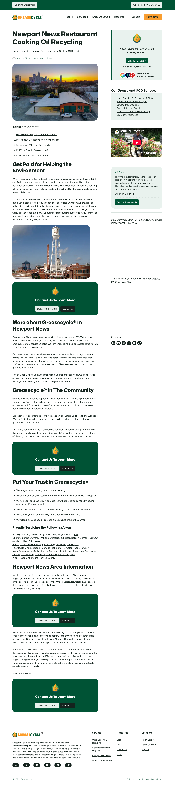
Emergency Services (127, 114)
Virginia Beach (32, 547)
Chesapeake (25, 551)
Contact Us (67, 309)
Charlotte (25, 544)
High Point (28, 541)
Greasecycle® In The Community (33, 144)
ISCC (119, 754)
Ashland (44, 537)
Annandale (51, 554)
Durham (84, 537)
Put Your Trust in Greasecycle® (32, 150)
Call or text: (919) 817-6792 (146, 4)
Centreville (90, 551)
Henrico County (47, 557)
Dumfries (35, 537)
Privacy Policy (133, 779)
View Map (132, 223)
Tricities (25, 537)
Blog (119, 739)
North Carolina (148, 739)
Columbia (61, 544)
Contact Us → (153, 16)
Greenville (35, 544)
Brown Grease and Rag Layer (132, 101)
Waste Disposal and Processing (133, 111)
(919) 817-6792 (118, 223)
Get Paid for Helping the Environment (36, 134)
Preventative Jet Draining (129, 108)
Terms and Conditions (152, 779)
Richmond (56, 547)
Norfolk (16, 554)
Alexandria (78, 551)
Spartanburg (48, 544)
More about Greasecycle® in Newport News (38, 139)
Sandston (40, 554)
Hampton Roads (71, 547)
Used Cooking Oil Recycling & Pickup (136, 98)
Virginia (145, 749)
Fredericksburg (26, 557)
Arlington (67, 551)
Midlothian (63, 554)
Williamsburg (27, 554)
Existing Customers (25, 4)
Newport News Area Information (32, 155)
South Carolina (149, 744)
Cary (91, 537)
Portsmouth (55, 551)
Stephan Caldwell (124, 193)
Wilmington (72, 544)
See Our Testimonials (127, 202)
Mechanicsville (40, 551)
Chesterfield (56, 537)
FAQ (119, 744)
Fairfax (66, 537)
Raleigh (75, 537)
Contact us (122, 749)
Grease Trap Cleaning (128, 104)
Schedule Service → (137, 60)
